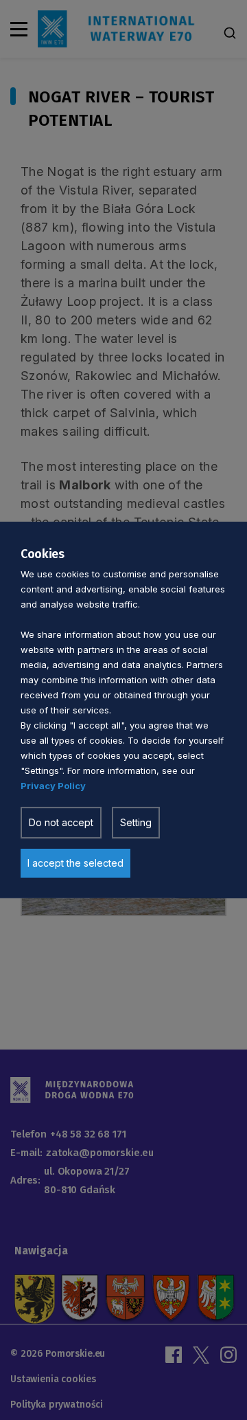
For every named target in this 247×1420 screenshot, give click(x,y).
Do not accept (61, 822)
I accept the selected (75, 863)
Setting (136, 822)
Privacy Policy (53, 785)
